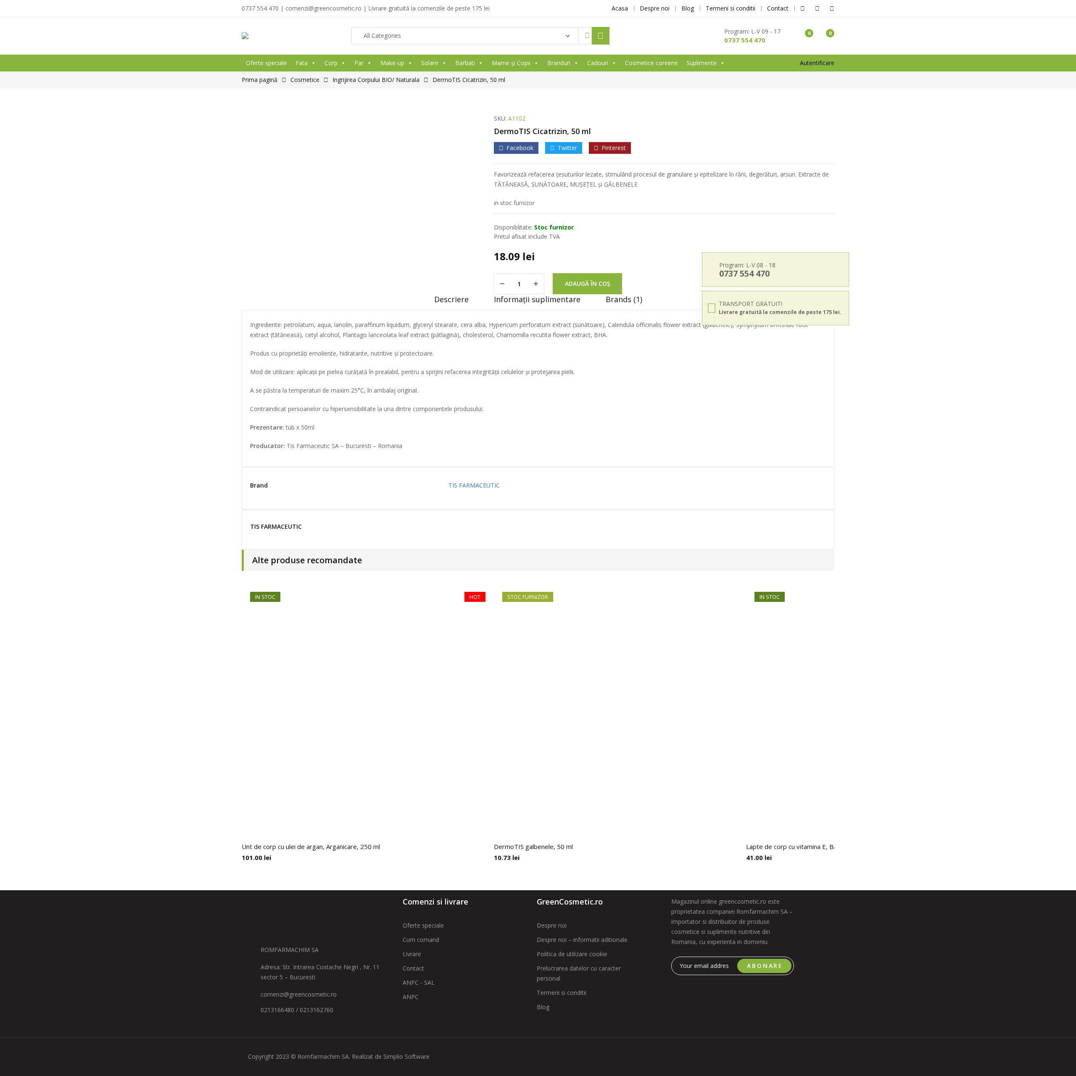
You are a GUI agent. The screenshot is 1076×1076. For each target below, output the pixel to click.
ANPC (411, 997)
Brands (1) (624, 299)
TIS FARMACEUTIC (474, 485)
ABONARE (765, 966)
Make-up (392, 63)
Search (600, 36)
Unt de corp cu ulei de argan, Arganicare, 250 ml (311, 846)
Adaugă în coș (587, 283)
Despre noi (552, 925)
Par (359, 63)
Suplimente (701, 63)
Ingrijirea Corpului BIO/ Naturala (375, 80)
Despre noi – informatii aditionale (582, 940)
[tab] (451, 302)
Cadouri (597, 63)
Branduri (558, 63)
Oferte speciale (266, 63)
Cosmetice (304, 80)
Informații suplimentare (537, 299)
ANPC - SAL (419, 982)
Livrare (412, 954)
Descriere (451, 299)
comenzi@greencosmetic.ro (299, 994)
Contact (413, 968)
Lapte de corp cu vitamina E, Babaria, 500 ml (810, 846)
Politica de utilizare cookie (572, 954)
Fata (301, 63)
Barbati (465, 63)
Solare (429, 63)
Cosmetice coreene (651, 63)
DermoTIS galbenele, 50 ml (533, 846)
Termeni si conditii (561, 993)
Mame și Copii (511, 63)
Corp (331, 63)
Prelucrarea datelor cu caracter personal (579, 973)
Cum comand (421, 940)
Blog (543, 1007)
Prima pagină (259, 80)
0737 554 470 (744, 40)
